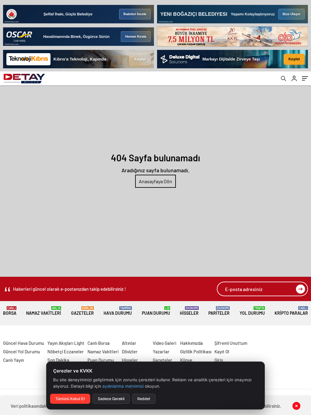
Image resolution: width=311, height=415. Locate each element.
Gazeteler (82, 311)
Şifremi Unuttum (230, 343)
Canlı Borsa (98, 343)
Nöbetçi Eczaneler (65, 351)
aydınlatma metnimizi (123, 386)
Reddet (143, 398)
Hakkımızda (191, 343)
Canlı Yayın (13, 360)
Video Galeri (164, 343)
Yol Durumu (252, 311)
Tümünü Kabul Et (70, 398)
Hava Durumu (118, 311)
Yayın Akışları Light (65, 343)
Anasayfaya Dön (155, 181)
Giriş (218, 360)
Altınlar (129, 343)
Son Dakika (58, 360)
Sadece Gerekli (111, 398)
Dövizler (130, 351)
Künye (186, 360)
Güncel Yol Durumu (21, 351)
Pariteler (219, 311)
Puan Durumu (156, 311)
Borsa (9, 311)
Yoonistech (12, 336)
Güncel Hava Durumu (23, 343)
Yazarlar (161, 351)
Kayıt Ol (221, 351)
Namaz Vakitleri (43, 311)
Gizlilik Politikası (195, 351)
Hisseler (189, 311)
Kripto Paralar (291, 311)
